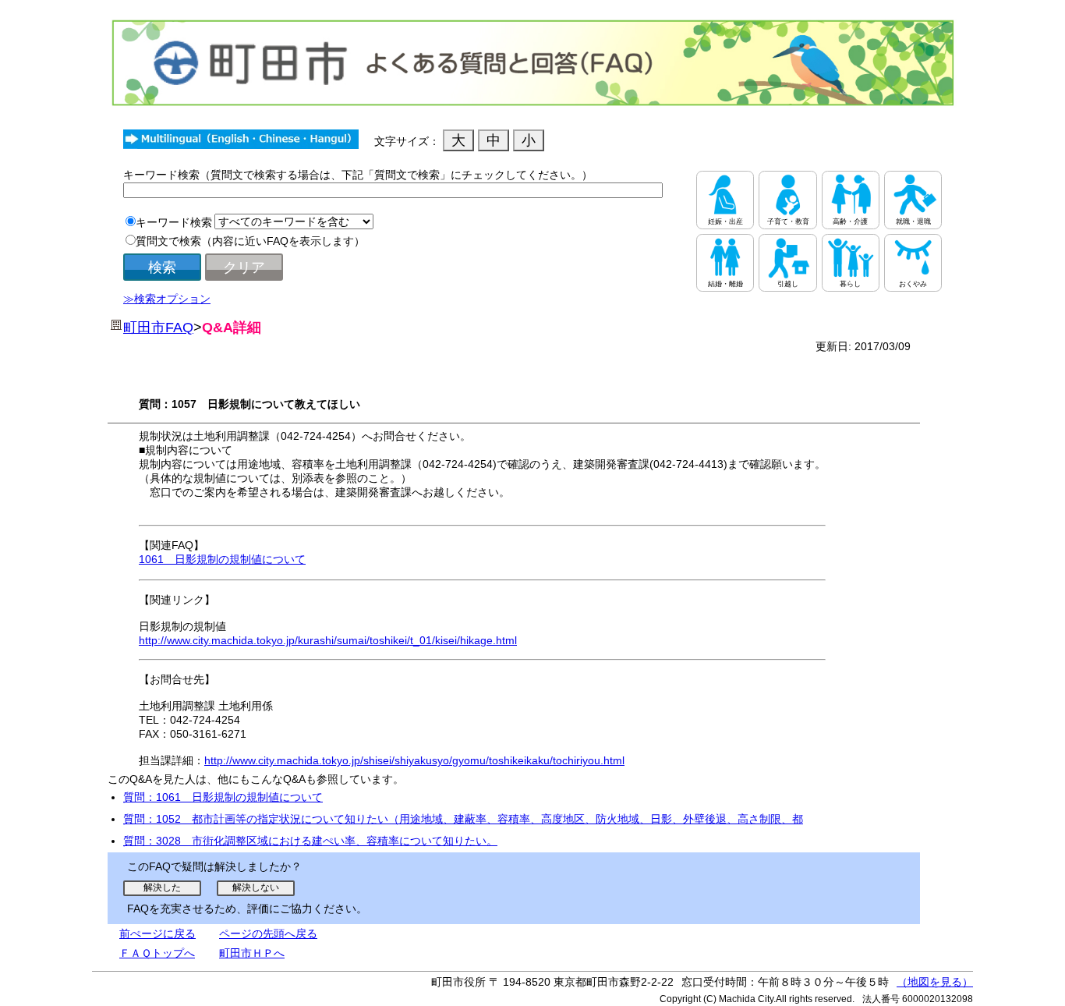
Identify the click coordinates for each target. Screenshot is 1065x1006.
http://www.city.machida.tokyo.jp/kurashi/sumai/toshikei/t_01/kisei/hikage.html (328, 640)
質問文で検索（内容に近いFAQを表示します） (250, 241)
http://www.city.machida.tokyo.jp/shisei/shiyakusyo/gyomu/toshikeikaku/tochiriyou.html (414, 760)
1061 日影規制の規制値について (222, 559)
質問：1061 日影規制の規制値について (223, 797)
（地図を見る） (935, 982)
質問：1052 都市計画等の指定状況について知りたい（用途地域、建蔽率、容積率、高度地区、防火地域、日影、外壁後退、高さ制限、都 (463, 819)
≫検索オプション (167, 298)
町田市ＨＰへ (252, 953)
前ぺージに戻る (157, 933)
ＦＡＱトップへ (157, 953)
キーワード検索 (174, 222)
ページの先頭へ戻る (268, 933)
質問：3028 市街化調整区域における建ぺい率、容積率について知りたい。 (310, 840)
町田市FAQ (158, 327)
